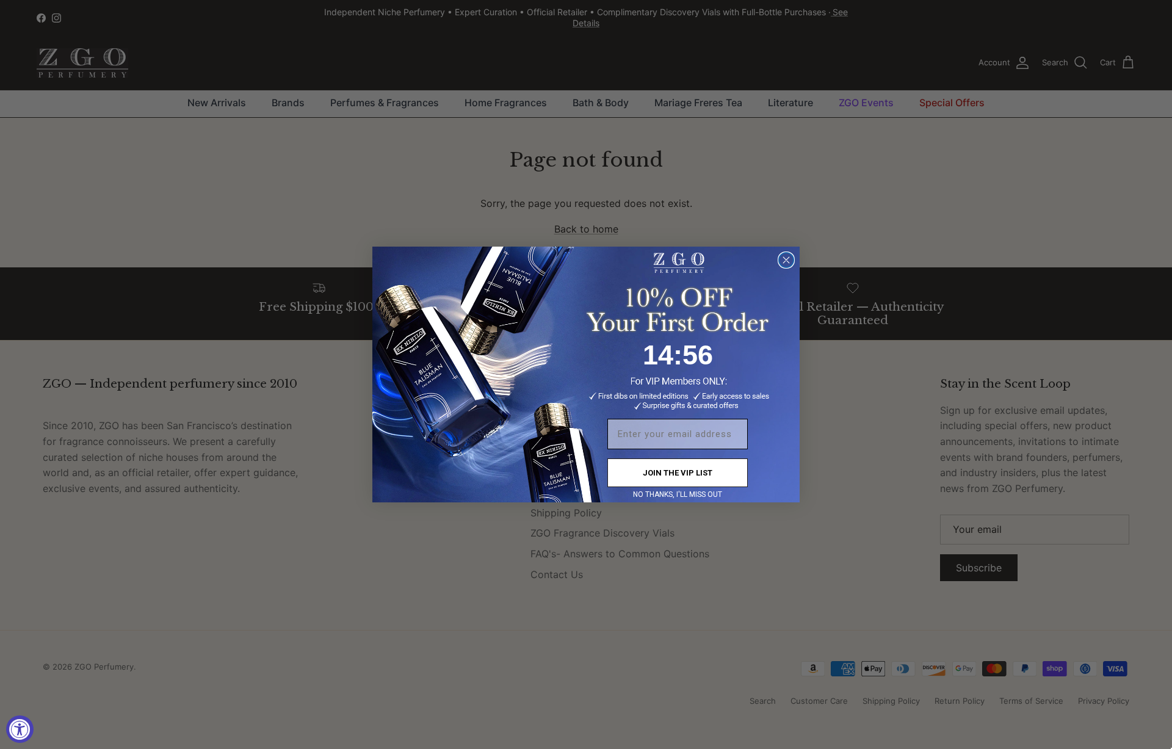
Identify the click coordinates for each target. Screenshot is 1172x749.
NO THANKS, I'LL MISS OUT (677, 494)
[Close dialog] (786, 260)
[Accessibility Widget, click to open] (20, 729)
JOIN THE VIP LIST (677, 472)
